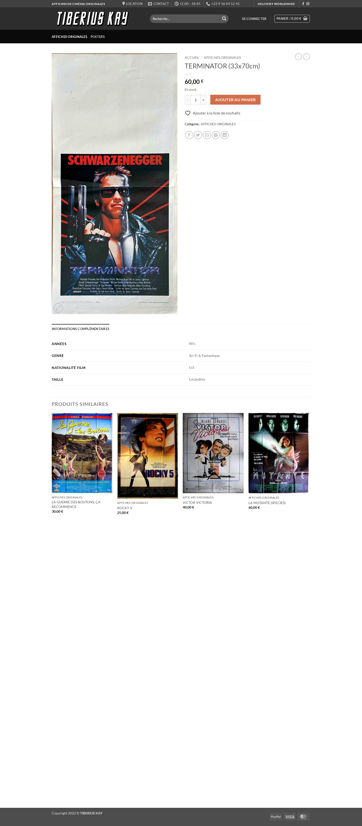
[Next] (309, 610)
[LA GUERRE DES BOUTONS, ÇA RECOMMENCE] (82, 453)
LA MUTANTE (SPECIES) (267, 503)
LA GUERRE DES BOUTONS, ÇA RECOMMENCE (76, 504)
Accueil (192, 58)
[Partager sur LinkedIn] (225, 135)
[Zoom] (58, 308)
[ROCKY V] (147, 456)
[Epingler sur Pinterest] (216, 135)
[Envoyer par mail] (207, 135)
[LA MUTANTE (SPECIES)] (278, 453)
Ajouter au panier (235, 99)
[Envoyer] (224, 19)
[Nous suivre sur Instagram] (307, 4)
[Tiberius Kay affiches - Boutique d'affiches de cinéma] (97, 18)
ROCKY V (124, 508)
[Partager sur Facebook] (189, 135)
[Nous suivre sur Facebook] (303, 4)
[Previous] (52, 610)
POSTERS (98, 37)
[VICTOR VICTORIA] (213, 453)
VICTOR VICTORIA (197, 502)
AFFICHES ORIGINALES (69, 37)
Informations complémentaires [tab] (80, 329)
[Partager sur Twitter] (198, 135)
